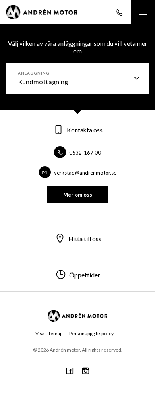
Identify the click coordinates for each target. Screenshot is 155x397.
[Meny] (143, 12)
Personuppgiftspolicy (91, 333)
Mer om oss (77, 194)
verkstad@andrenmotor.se (84, 172)
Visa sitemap (48, 333)
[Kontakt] (119, 12)
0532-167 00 (84, 152)
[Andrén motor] (42, 12)
